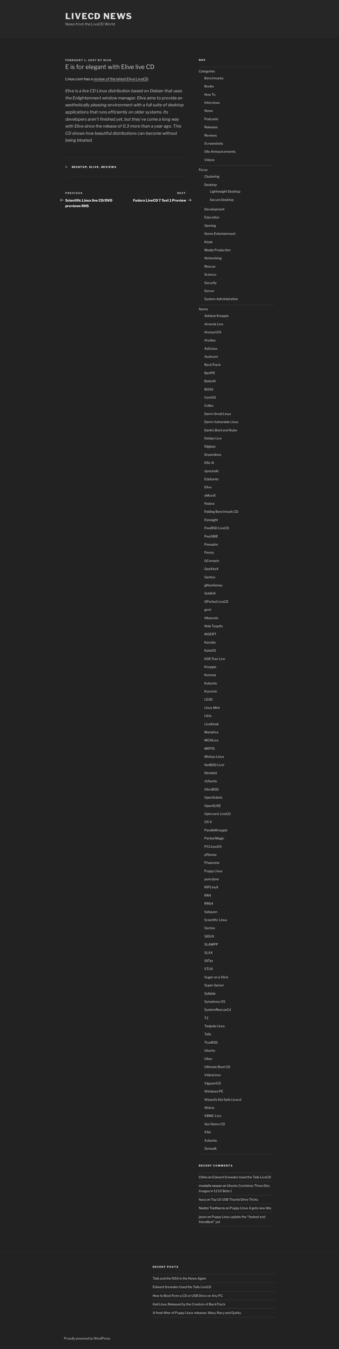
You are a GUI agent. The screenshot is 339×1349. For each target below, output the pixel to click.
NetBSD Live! (214, 765)
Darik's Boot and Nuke (220, 430)
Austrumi (211, 356)
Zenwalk (210, 1148)
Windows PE (213, 1091)
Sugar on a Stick (216, 977)
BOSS (208, 389)
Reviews (109, 167)
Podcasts (211, 119)
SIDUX (209, 936)
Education (211, 217)
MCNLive (211, 740)
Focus (203, 170)
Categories (207, 71)
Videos (209, 160)
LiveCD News (98, 16)
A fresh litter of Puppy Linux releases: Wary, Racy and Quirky (197, 1313)
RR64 (208, 903)
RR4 (207, 895)
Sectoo (209, 928)
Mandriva (211, 732)
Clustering (211, 176)
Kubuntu (210, 683)
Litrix (208, 716)
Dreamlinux (212, 455)
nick (107, 60)
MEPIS (209, 748)
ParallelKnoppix (216, 830)
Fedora (209, 503)
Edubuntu (211, 479)
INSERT (210, 634)
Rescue (209, 266)
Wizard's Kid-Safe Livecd (222, 1099)
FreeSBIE (211, 536)
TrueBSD (211, 1042)
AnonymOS (212, 332)
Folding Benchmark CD (221, 511)
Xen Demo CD (214, 1124)
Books (209, 86)
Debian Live (213, 438)
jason (203, 1217)
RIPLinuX (211, 887)
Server (209, 291)
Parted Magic (214, 838)
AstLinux (210, 348)
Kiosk (208, 242)
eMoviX (210, 495)
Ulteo (208, 1059)
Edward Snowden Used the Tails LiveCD (241, 1177)
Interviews (212, 102)
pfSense (210, 855)
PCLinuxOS (213, 846)
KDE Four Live (214, 659)
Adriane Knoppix (216, 316)
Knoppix (210, 667)
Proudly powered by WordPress (87, 1338)
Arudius (210, 340)
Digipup (209, 446)
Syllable (210, 993)
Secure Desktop (222, 200)
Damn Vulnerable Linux (221, 422)
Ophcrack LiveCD (217, 814)
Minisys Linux (214, 756)
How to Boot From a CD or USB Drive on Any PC (188, 1296)
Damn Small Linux (217, 414)
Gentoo (209, 577)
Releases (211, 127)
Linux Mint (212, 708)
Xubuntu (210, 1140)
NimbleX (210, 773)
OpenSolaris (213, 797)
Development (214, 209)
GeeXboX (211, 569)
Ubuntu (209, 1050)
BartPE (209, 373)
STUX (208, 969)
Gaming (210, 225)
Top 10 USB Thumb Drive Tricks (234, 1199)
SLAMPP (211, 944)
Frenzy (209, 552)
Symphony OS (214, 1001)
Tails (207, 1034)
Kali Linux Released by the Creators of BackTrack (189, 1304)
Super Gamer (214, 985)
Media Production (217, 250)
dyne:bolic (211, 471)
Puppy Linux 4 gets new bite (250, 1208)
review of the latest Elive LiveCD (120, 79)
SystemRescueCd (217, 1010)
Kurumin (210, 691)
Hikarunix (211, 618)
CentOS (210, 397)
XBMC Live (212, 1116)
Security (210, 283)
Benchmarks (213, 78)
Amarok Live (213, 324)
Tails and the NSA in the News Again (179, 1278)
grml (207, 610)
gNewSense (213, 585)
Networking (213, 258)
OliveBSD (211, 789)
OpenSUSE (212, 806)
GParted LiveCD (216, 601)
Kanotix (210, 642)
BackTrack (212, 365)
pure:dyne (211, 879)
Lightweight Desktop (225, 191)
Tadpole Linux (214, 1026)
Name (203, 309)
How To (209, 94)
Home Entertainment (219, 234)
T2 (206, 1018)
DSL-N (209, 463)
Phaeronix (212, 863)
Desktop (79, 167)
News (208, 111)
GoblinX (210, 593)
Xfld (207, 1132)
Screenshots (213, 143)
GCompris (211, 561)
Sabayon (210, 912)
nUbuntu (210, 781)
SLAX (208, 953)
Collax (209, 405)
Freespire (211, 544)
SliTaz (208, 961)
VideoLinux (212, 1075)
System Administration (221, 299)
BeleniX (210, 381)
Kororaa (210, 675)
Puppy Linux (213, 871)
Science (210, 274)
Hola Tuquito (213, 626)
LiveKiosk (211, 724)
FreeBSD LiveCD (216, 528)
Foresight (211, 520)
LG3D (208, 699)
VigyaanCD (212, 1083)
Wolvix (209, 1108)
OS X (208, 822)
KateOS (210, 650)
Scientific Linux (215, 920)
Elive (94, 167)
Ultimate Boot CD (217, 1067)
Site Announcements (219, 151)
